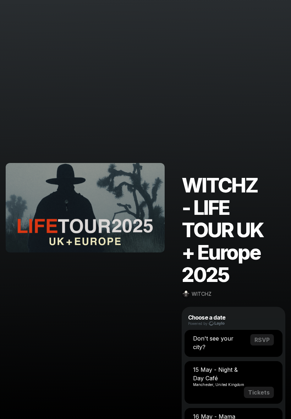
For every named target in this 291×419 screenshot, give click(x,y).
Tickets (259, 392)
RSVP (262, 339)
